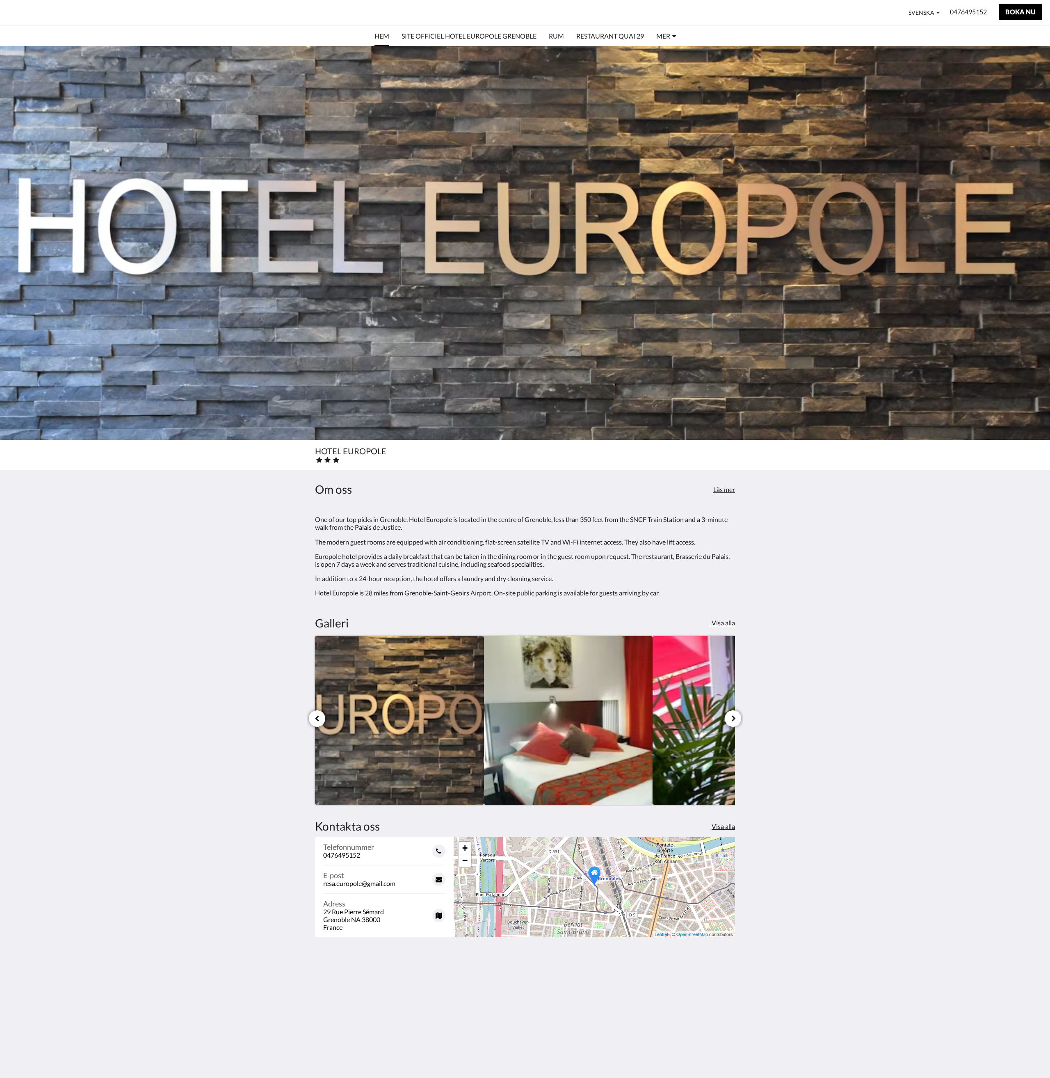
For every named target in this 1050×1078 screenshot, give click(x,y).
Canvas (724, 1054)
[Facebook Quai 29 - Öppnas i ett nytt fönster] (727, 996)
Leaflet (661, 934)
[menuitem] (381, 36)
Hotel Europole (50, 12)
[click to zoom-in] (399, 720)
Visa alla (723, 623)
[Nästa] (733, 718)
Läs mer (724, 489)
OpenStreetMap (692, 934)
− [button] (465, 860)
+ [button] (465, 848)
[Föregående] (317, 718)
